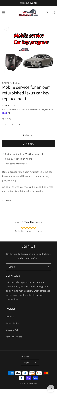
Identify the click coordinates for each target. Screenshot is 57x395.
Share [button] (8, 200)
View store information (16, 163)
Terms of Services (14, 336)
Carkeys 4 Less (31, 383)
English (27, 362)
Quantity (6, 118)
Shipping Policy (13, 330)
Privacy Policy (12, 323)
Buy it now (28, 143)
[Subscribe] (48, 266)
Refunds (10, 316)
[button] (3, 12)
